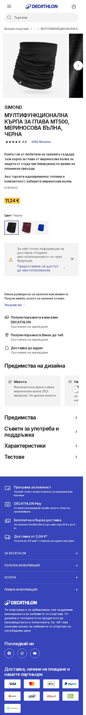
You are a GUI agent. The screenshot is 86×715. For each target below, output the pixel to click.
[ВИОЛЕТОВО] (26, 228)
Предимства (20, 417)
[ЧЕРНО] (11, 228)
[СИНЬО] (41, 228)
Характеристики (24, 446)
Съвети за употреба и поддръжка (31, 432)
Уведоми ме (13, 305)
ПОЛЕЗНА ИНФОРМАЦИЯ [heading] (22, 565)
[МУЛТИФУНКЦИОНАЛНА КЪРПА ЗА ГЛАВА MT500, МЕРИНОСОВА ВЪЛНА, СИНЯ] (35, 66)
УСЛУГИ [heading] (10, 577)
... (35, 28)
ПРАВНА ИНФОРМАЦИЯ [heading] (20, 589)
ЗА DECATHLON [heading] (15, 553)
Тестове (14, 457)
